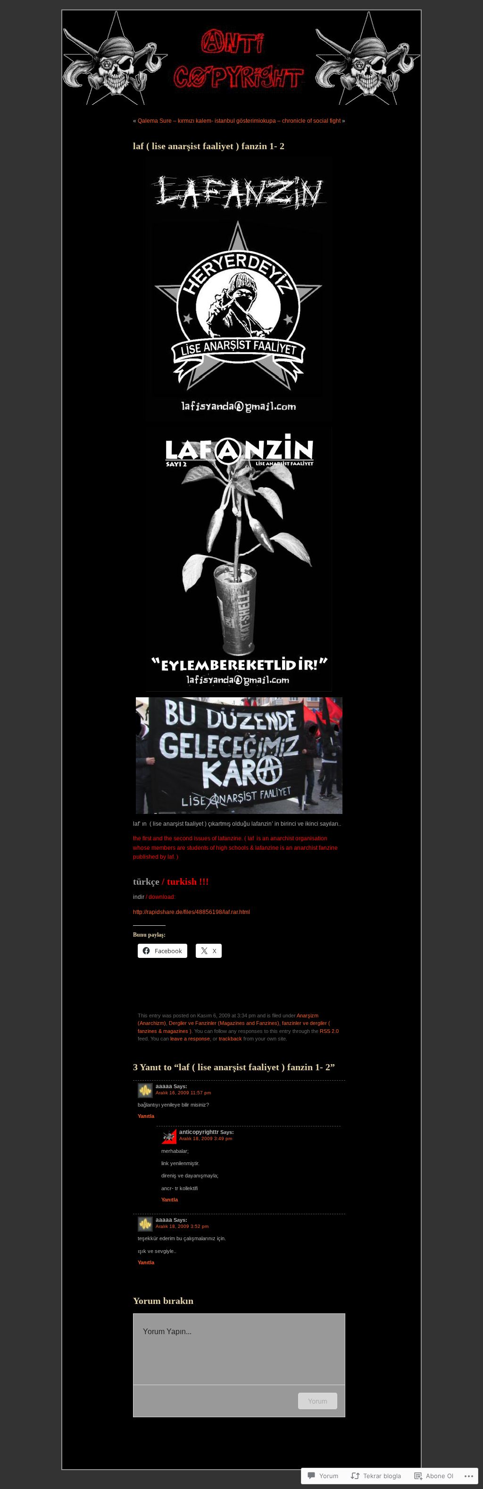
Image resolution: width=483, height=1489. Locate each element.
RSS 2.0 (329, 1031)
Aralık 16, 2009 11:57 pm (183, 1092)
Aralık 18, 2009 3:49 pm (205, 1138)
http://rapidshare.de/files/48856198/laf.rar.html (191, 912)
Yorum (317, 1401)
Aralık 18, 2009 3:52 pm (182, 1226)
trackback (230, 1038)
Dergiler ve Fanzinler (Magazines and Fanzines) (224, 1023)
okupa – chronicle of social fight (300, 121)
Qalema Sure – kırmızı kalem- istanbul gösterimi (199, 121)
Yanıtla (146, 1116)
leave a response (190, 1038)
